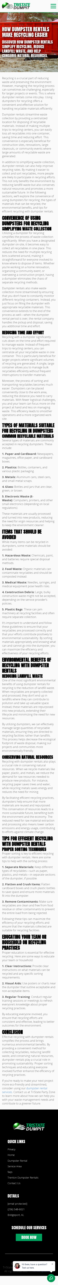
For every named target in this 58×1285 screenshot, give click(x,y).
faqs (10, 1172)
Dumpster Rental (17, 1160)
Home (11, 1155)
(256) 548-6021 (16, 1209)
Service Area (15, 1166)
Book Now (28, 1237)
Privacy (11, 1149)
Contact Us (14, 1183)
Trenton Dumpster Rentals (23, 1177)
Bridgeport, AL (16, 1215)
